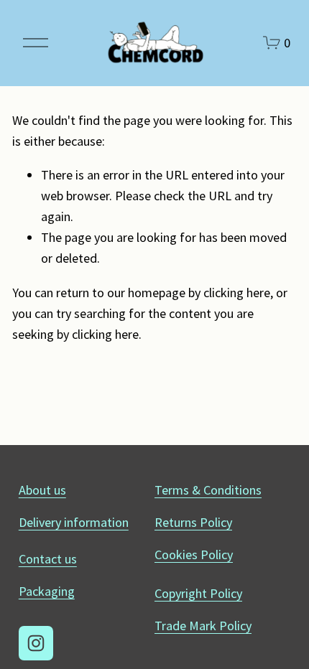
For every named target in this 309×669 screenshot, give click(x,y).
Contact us (48, 559)
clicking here (236, 292)
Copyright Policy (198, 593)
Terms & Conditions (208, 490)
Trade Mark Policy (203, 625)
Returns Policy (193, 522)
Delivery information (74, 522)
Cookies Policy (193, 554)
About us (42, 490)
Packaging (47, 591)
